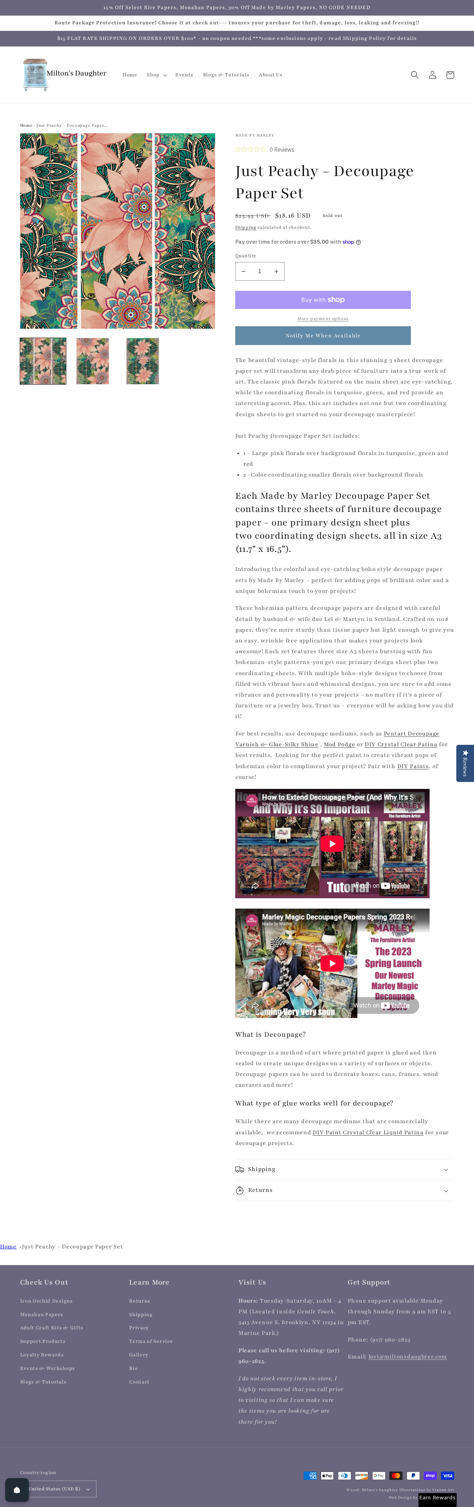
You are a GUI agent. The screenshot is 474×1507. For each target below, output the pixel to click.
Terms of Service (151, 1341)
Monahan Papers (42, 1314)
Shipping (245, 227)
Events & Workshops (47, 1368)
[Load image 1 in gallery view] (43, 361)
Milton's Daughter (380, 1490)
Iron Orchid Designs (46, 1301)
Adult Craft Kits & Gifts (52, 1327)
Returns (139, 1301)
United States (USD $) (54, 1489)
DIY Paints (413, 766)
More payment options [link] (323, 318)
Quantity (245, 256)
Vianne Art (443, 1490)
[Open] (17, 1490)
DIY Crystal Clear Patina (401, 744)
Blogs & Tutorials (43, 1382)
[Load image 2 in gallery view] (93, 361)
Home (26, 125)
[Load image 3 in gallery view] (143, 361)
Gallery (139, 1355)
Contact (139, 1382)
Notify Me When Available (323, 335)
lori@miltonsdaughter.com (408, 1357)
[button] (156, 75)
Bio (133, 1368)
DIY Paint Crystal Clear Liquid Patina (368, 1132)
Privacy (139, 1327)
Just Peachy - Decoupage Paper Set (72, 1247)
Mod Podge (339, 744)
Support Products (43, 1341)
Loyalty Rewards (42, 1355)
